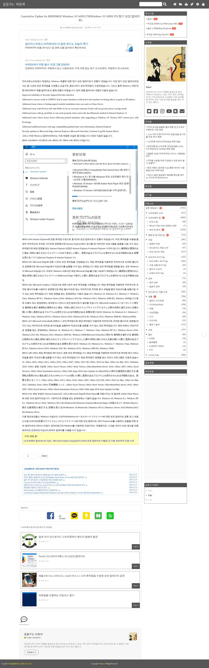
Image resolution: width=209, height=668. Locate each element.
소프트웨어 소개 (167, 213)
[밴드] (110, 516)
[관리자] (197, 4)
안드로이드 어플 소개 (167, 292)
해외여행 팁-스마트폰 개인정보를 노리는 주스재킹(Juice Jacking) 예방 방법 (165, 147)
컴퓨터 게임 (167, 244)
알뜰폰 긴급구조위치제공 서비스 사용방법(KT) (165, 154)
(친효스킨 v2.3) (25, 664)
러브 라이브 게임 (167, 252)
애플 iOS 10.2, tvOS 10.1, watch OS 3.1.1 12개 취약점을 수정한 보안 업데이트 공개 (54, 485)
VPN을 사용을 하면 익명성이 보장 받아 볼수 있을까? (165, 161)
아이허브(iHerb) (167, 304)
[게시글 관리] (34, 456)
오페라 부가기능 (167, 273)
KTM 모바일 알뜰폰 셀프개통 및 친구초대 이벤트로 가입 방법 (165, 128)
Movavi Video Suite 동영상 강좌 (167, 226)
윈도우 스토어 (167, 269)
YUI (167, 350)
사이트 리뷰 (167, 355)
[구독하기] (204, 334)
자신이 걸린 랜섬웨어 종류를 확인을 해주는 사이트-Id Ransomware (165, 176)
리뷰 (167, 330)
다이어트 (167, 320)
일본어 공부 (167, 286)
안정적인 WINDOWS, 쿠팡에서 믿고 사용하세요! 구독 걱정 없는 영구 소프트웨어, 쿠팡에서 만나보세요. (77, 68)
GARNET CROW (167, 346)
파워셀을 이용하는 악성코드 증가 (35, 487)
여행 (167, 308)
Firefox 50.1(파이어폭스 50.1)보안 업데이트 (40, 482)
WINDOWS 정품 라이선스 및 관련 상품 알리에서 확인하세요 (55, 47)
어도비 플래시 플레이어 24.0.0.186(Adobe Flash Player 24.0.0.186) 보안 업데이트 (54, 477)
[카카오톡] (74, 516)
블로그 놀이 (167, 324)
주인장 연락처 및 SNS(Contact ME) (164, 24)
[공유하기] (31, 456)
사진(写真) (167, 312)
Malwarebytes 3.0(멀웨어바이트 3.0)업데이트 (41, 490)
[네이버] (98, 516)
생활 (167, 296)
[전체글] (180, 4)
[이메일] (182, 111)
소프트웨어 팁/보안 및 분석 (73, 28)
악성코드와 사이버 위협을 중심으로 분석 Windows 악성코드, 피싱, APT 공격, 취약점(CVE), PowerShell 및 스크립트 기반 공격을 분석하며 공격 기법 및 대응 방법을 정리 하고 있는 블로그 (76, 645)
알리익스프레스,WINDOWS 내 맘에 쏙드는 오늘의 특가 (56, 43)
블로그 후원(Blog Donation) (161, 28)
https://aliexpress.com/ (34, 40)
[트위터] (62, 517)
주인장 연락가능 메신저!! (160, 34)
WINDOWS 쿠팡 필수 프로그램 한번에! (47, 64)
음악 (167, 334)
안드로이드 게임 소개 (167, 248)
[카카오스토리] (86, 516)
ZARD (167, 338)
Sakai (102, 664)
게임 (167, 239)
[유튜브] (169, 111)
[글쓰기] (192, 4)
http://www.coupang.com (35, 60)
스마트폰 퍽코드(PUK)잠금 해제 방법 (163, 142)
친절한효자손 (14, 664)
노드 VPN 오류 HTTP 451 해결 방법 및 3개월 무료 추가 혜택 (165, 135)
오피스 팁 (167, 222)
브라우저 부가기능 (167, 257)
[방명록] (186, 4)
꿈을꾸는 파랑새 (14, 4)
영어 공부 (167, 282)
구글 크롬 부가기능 (167, 265)
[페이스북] (50, 516)
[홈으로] (175, 4)
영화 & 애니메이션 (167, 235)
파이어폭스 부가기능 (167, 261)
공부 (167, 278)
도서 (167, 316)
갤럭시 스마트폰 (167, 300)
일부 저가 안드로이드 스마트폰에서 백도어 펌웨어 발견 (43, 480)
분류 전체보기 (166, 208)
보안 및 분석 (40, 469)
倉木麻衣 (167, 342)
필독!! (152, 19)
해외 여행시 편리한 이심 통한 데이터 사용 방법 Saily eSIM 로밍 (165, 169)
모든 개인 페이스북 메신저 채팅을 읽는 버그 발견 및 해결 (44, 475)
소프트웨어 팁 (29, 469)
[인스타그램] (162, 111)
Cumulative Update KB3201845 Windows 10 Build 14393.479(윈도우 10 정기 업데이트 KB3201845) (62, 492)
